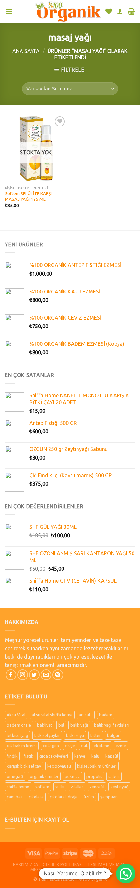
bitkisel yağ (17, 735)
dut (84, 745)
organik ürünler (44, 776)
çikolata (36, 797)
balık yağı (79, 725)
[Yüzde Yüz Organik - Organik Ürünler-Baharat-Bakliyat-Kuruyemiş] (68, 11)
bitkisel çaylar (47, 735)
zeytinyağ (119, 786)
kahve (79, 756)
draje (70, 745)
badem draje (19, 725)
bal (61, 725)
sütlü (59, 786)
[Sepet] (131, 11)
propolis (94, 776)
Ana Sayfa (26, 51)
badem (105, 714)
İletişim (102, 869)
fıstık (28, 756)
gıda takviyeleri (53, 756)
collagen (51, 745)
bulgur (113, 735)
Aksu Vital (16, 714)
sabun (114, 776)
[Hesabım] (120, 11)
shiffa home (18, 786)
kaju (95, 756)
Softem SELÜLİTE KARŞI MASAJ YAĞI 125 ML (28, 196)
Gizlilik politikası (63, 865)
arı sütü (86, 714)
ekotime (101, 745)
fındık (12, 756)
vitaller (77, 786)
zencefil (97, 786)
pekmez (72, 776)
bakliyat (44, 725)
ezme (121, 745)
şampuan (109, 797)
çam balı (14, 797)
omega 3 (15, 776)
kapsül (111, 756)
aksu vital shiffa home (52, 714)
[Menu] (9, 11)
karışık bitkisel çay (24, 766)
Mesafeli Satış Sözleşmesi (60, 869)
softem (42, 786)
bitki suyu (75, 735)
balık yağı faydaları (111, 725)
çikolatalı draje (63, 797)
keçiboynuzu (59, 766)
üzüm (89, 797)
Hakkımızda (25, 865)
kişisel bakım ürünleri (97, 766)
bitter (95, 735)
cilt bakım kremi (22, 745)
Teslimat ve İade (106, 865)
